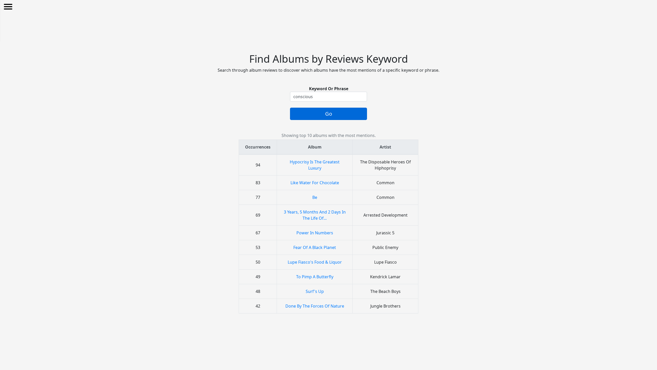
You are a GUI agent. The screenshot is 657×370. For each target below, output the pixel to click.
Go (328, 113)
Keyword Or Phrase (328, 88)
